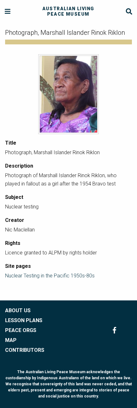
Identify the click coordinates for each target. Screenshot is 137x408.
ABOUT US (18, 310)
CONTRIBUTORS (24, 350)
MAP (11, 340)
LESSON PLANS (23, 320)
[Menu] (8, 11)
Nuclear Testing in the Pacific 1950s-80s (50, 276)
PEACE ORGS (20, 330)
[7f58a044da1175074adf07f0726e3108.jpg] (68, 94)
